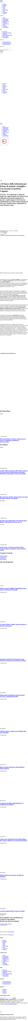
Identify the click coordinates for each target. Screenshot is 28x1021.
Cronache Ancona (6, 44)
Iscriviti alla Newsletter (7, 35)
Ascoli (4, 17)
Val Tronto (5, 26)
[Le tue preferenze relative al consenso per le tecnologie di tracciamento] (25, 1018)
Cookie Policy (5, 37)
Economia (5, 5)
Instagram (5, 992)
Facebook (5, 989)
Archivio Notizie (3, 556)
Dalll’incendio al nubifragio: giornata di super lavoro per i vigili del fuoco (12, 695)
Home (1, 0)
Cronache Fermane (6, 41)
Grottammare (5, 20)
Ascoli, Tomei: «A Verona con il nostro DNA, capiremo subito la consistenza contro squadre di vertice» (13, 549)
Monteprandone (6, 21)
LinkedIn (4, 991)
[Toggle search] (1, 124)
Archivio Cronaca (3, 555)
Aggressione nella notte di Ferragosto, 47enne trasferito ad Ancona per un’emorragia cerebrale (13, 659)
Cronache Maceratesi (7, 43)
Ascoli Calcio (5, 9)
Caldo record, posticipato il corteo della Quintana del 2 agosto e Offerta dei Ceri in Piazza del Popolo (13, 839)
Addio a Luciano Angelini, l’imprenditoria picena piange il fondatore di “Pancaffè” (13, 589)
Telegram (11, 934)
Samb (4, 11)
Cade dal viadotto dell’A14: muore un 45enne (12, 911)
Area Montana (6, 27)
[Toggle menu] (1, 53)
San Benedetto (6, 19)
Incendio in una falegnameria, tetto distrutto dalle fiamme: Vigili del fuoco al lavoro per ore (13, 521)
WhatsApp (12, 931)
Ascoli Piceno (3, 558)
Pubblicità (5, 34)
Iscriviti (14, 998)
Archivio (4, 13)
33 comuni (5, 91)
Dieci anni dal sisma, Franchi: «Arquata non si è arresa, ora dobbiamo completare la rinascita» (13, 440)
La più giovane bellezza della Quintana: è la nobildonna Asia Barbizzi (11, 803)
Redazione (5, 31)
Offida (4, 24)
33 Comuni (5, 12)
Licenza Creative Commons (11, 1004)
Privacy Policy (6, 36)
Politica (4, 6)
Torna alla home (3, 559)
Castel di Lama (6, 23)
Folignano (5, 22)
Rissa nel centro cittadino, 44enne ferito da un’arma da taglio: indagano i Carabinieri (14, 497)
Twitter (4, 990)
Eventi (4, 8)
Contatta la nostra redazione (5, 923)
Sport (4, 7)
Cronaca (4, 4)
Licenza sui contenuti (7, 32)
